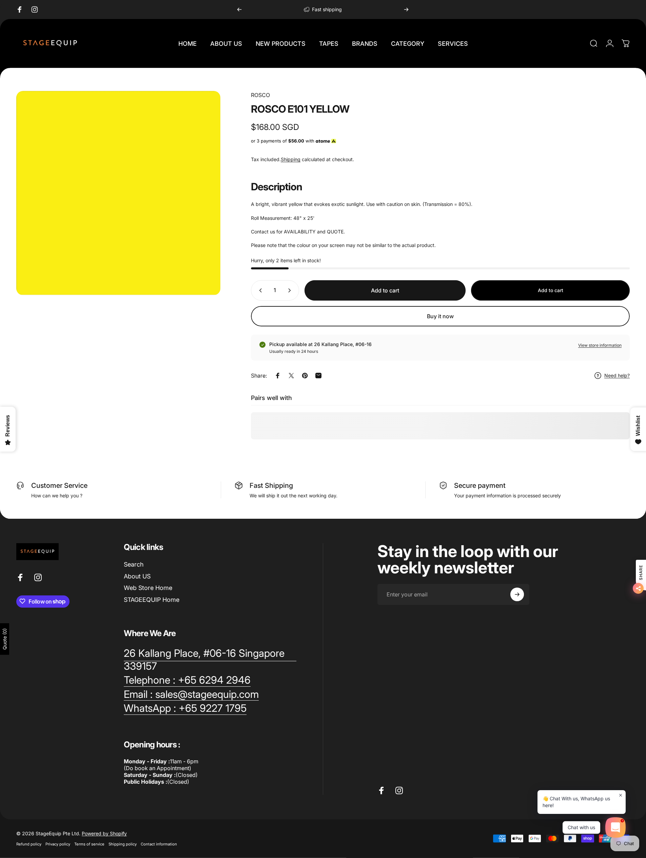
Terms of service (89, 844)
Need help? (617, 375)
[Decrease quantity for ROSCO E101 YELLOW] (259, 290)
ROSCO (260, 95)
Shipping (290, 159)
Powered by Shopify (104, 833)
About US (137, 575)
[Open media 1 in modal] (118, 193)
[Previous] (239, 9)
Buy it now (440, 316)
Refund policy (28, 844)
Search (133, 564)
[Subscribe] (517, 594)
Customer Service (59, 485)
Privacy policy (57, 844)
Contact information (159, 844)
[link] (210, 659)
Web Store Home (148, 587)
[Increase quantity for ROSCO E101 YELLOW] (291, 290)
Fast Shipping (271, 485)
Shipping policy (123, 844)
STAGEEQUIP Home (151, 599)
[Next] (406, 9)
